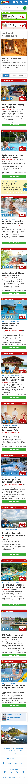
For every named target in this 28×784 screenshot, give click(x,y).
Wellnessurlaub (6, 102)
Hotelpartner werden (16, 779)
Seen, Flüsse (14, 102)
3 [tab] (10, 192)
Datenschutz (14, 777)
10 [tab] (21, 192)
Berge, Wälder (14, 425)
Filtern (6, 75)
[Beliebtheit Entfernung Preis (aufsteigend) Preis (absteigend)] (21, 75)
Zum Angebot (14, 125)
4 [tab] (12, 192)
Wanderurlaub (13, 529)
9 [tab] (20, 192)
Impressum (5, 777)
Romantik (13, 477)
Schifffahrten (19, 321)
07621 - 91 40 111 (15, 763)
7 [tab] (17, 192)
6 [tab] (15, 192)
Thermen (13, 153)
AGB (10, 777)
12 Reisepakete (5, 38)
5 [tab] (13, 192)
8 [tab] (18, 192)
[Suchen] (25, 8)
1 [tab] (7, 192)
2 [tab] (9, 192)
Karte (25, 38)
